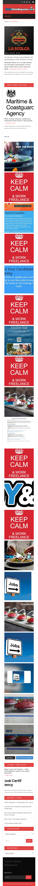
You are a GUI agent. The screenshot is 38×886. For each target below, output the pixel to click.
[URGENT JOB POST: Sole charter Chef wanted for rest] (19, 647)
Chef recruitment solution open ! (13, 823)
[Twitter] (24, 2)
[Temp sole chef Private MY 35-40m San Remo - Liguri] (19, 156)
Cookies (19, 883)
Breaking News (10, 63)
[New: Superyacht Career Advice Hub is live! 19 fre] (19, 494)
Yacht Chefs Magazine (12, 863)
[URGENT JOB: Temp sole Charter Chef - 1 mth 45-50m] (19, 463)
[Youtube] (26, 2)
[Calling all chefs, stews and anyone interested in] (19, 340)
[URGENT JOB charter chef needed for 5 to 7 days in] (19, 678)
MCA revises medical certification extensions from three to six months (18, 120)
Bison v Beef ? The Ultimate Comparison (15, 819)
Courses (31, 883)
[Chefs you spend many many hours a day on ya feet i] (19, 432)
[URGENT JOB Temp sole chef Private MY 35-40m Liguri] (19, 187)
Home (6, 21)
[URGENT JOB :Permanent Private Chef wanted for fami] (19, 709)
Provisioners (9, 65)
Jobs (23, 883)
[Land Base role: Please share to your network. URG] (19, 525)
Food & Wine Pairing (24, 63)
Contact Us (10, 883)
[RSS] (29, 2)
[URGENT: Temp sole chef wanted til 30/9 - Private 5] (19, 248)
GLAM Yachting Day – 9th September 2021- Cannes (18, 802)
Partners (27, 883)
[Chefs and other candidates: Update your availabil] (19, 279)
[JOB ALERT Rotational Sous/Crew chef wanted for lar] (19, 402)
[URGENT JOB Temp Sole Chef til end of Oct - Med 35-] (19, 371)
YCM (25, 69)
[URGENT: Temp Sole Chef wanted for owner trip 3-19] (19, 555)
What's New (13, 67)
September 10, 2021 (15, 69)
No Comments (11, 53)
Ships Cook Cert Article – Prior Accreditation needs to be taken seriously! (16, 771)
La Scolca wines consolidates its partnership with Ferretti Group (18, 58)
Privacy (15, 883)
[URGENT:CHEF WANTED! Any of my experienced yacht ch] (19, 310)
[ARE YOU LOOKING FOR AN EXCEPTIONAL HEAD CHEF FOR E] (19, 218)
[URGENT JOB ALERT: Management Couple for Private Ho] (19, 586)
